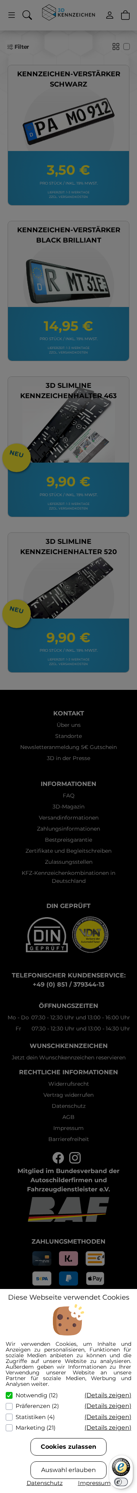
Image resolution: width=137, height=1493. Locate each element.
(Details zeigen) (107, 1395)
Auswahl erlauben (68, 1470)
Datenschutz (45, 1483)
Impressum (94, 1483)
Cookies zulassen (68, 1446)
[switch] (121, 1482)
